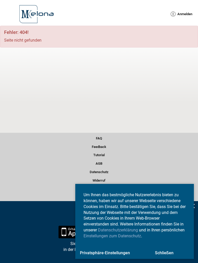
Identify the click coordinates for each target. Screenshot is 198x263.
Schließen (164, 252)
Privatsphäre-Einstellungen (105, 252)
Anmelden (182, 14)
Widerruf (99, 179)
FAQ (99, 137)
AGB (99, 163)
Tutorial (99, 154)
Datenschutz (99, 171)
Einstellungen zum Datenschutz (112, 235)
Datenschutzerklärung (118, 230)
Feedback (99, 146)
